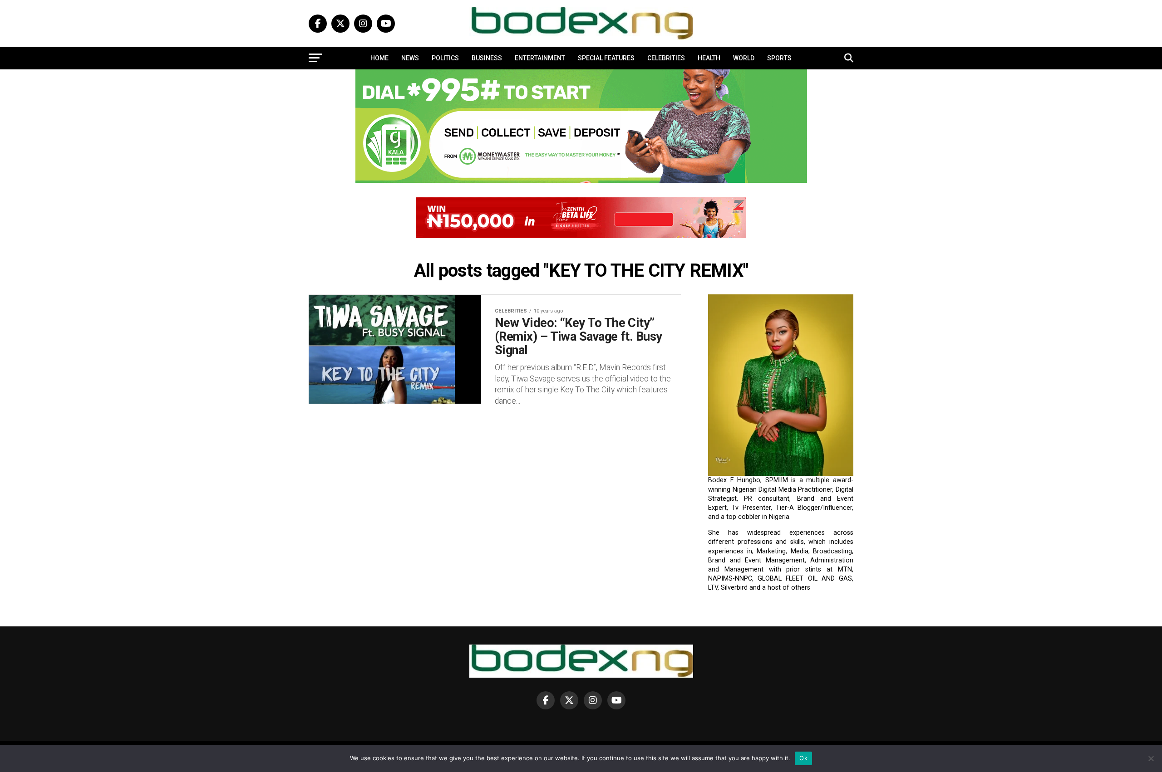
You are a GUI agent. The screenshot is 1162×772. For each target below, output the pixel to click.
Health (709, 58)
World (743, 58)
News (410, 58)
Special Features (606, 58)
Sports (779, 58)
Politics (445, 58)
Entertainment (540, 58)
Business (487, 58)
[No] (1150, 758)
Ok (803, 758)
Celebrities (666, 58)
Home (379, 58)
